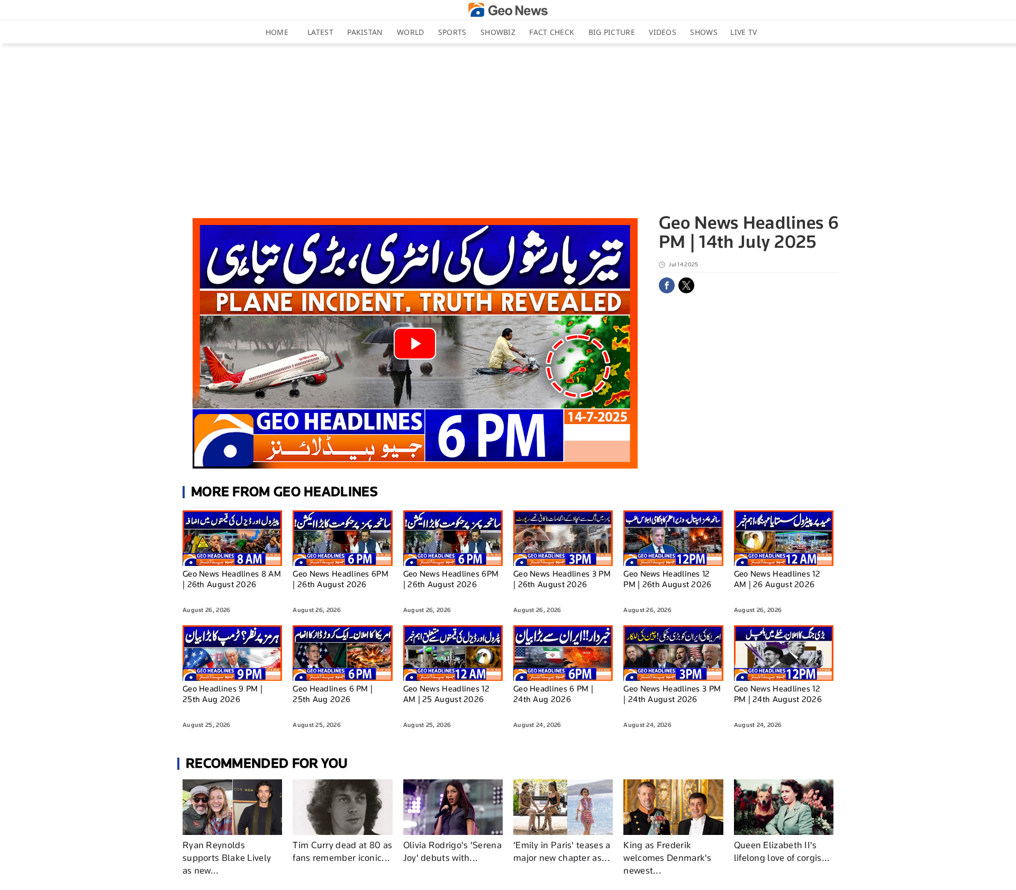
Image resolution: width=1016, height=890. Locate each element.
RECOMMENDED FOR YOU (267, 763)
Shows (704, 32)
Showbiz (497, 32)
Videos (662, 32)
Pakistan (365, 32)
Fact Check (551, 32)
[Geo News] (508, 10)
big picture (611, 32)
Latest (320, 32)
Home (277, 32)
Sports (452, 32)
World (410, 32)
